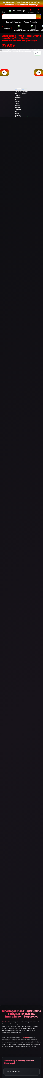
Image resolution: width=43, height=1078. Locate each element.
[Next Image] (38, 72)
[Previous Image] (4, 72)
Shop (3, 12)
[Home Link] (17, 11)
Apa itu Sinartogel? (13, 1071)
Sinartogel (5, 1022)
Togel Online (25, 1037)
